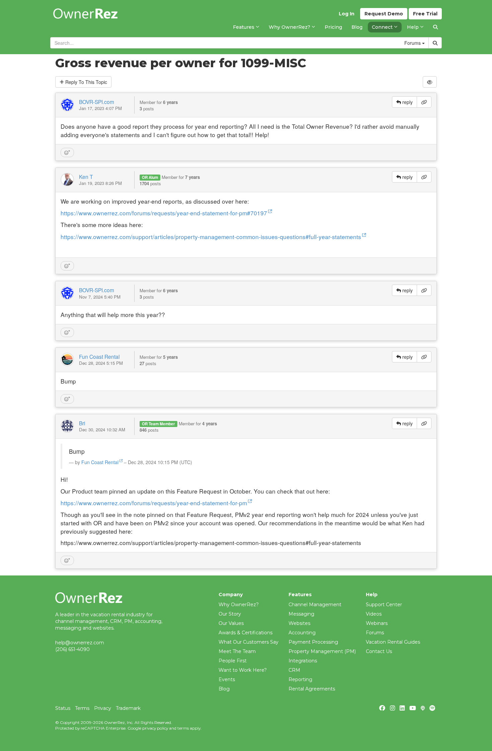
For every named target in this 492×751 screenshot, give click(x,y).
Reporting (300, 679)
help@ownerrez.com (79, 643)
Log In (346, 14)
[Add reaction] (67, 152)
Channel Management (315, 605)
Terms (82, 708)
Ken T (86, 176)
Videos (374, 614)
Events (227, 679)
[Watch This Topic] (430, 82)
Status (62, 708)
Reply (85, 82)
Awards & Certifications (245, 633)
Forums (375, 633)
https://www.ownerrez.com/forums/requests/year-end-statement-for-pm (154, 503)
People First (233, 661)
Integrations (303, 661)
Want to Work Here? (243, 670)
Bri (82, 423)
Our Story (230, 614)
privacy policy (155, 728)
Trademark (128, 708)
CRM (294, 670)
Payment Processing (313, 642)
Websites (299, 623)
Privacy (102, 708)
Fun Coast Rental (99, 356)
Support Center (384, 605)
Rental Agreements (312, 689)
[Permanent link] (424, 102)
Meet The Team (237, 651)
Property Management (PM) (322, 651)
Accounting (302, 633)
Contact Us (379, 651)
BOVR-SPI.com (96, 101)
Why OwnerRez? (239, 605)
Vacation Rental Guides (393, 642)
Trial (425, 14)
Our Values (231, 623)
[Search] (435, 27)
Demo (383, 14)
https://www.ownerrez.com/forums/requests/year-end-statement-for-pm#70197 (164, 213)
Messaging (301, 614)
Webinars (377, 623)
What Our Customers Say (248, 642)
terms (183, 728)
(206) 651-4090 (72, 649)
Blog (224, 689)
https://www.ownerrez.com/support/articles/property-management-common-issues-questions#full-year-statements (211, 236)
